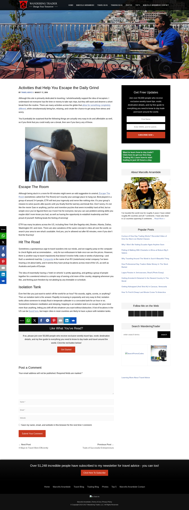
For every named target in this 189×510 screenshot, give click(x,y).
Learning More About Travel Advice (135, 377)
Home (71, 5)
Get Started (66, 349)
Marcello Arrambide (85, 5)
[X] (34, 320)
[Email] (60, 320)
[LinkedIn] (67, 320)
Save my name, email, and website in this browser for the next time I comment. (56, 425)
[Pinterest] (54, 320)
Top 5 (137, 5)
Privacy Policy (107, 502)
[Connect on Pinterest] (161, 313)
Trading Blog (117, 5)
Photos (129, 5)
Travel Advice (27, 92)
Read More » (159, 219)
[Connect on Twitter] (137, 313)
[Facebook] (41, 320)
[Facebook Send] (47, 320)
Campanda (48, 259)
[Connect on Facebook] (143, 313)
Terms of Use (96, 502)
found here (34, 311)
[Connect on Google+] (155, 313)
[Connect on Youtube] (149, 313)
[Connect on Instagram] (131, 313)
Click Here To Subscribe (94, 473)
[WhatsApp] (28, 320)
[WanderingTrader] (38, 5)
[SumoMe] (73, 320)
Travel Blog (102, 5)
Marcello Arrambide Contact (156, 5)
